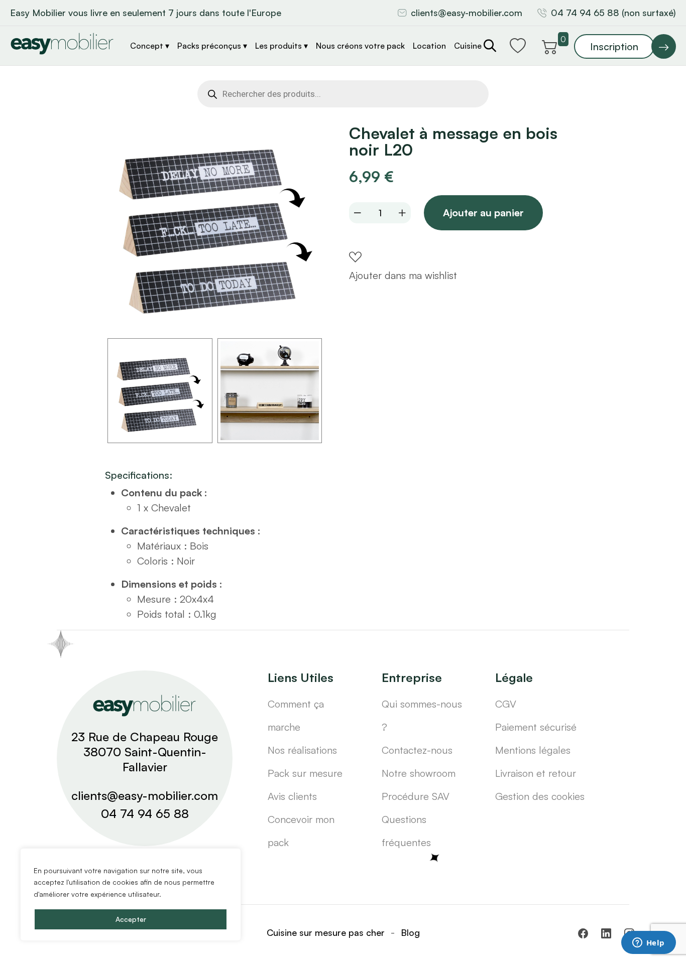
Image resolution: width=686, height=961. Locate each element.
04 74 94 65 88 (145, 813)
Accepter (131, 919)
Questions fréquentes (406, 831)
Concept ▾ (149, 46)
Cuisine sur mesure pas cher (326, 932)
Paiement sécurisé (536, 727)
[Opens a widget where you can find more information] (648, 943)
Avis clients (292, 796)
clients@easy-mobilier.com (466, 12)
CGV (505, 704)
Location (429, 46)
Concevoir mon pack (301, 831)
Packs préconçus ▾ (212, 46)
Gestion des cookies (540, 796)
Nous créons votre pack (360, 46)
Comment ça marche (296, 715)
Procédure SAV (415, 796)
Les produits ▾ (281, 46)
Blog (410, 932)
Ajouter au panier (483, 212)
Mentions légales (532, 750)
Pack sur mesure (305, 773)
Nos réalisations (302, 750)
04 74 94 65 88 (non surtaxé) (613, 12)
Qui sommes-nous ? (422, 715)
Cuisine (468, 46)
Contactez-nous (417, 750)
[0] (550, 45)
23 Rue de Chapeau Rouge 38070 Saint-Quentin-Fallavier (144, 751)
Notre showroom (418, 773)
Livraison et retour (535, 773)
